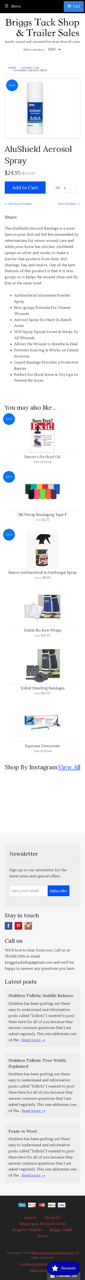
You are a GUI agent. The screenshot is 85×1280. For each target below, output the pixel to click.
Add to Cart (25, 187)
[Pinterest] (18, 926)
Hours (42, 1236)
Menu (15, 6)
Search (30, 1218)
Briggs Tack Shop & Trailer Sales (52, 1252)
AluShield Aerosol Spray (30, 70)
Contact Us (66, 1276)
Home (12, 68)
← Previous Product (18, 203)
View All (69, 767)
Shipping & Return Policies (42, 1224)
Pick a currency (34, 49)
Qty (57, 187)
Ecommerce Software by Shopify (42, 1264)
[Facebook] (8, 926)
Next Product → (69, 203)
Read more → (33, 1040)
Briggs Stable (61, 1230)
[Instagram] (28, 926)
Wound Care (30, 68)
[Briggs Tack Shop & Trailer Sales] (42, 29)
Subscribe (58, 890)
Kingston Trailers (27, 1230)
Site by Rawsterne (42, 1270)
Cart (76, 6)
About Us (52, 1218)
